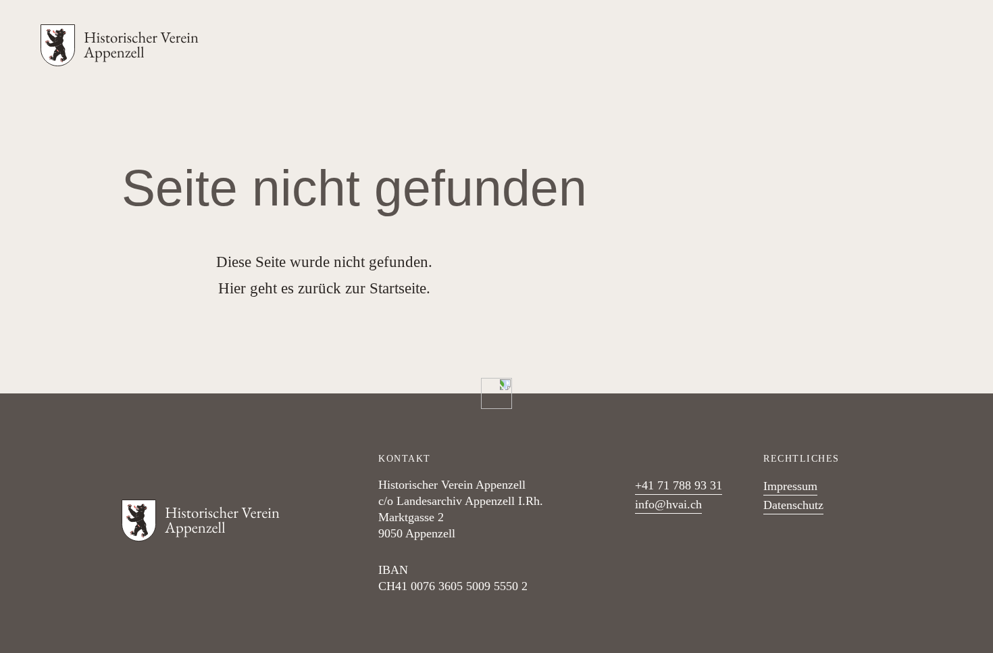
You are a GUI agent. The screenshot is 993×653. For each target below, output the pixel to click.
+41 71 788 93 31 (678, 485)
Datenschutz (793, 505)
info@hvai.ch (668, 504)
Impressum (790, 486)
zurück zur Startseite (362, 288)
